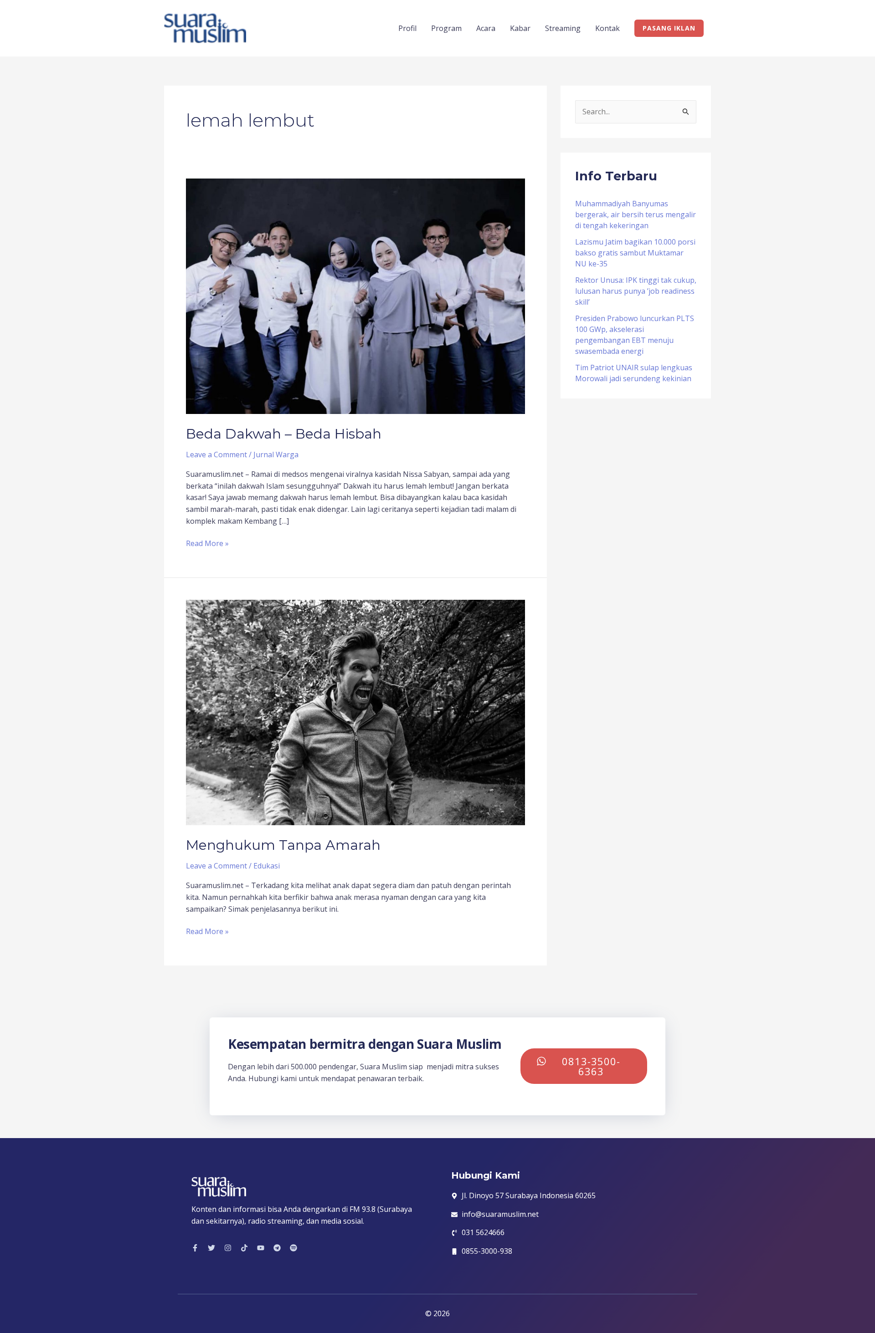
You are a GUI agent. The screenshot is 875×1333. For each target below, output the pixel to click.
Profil (407, 28)
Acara (485, 28)
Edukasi (266, 866)
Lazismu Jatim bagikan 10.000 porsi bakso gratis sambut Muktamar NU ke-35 (635, 253)
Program (446, 28)
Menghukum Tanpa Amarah (283, 845)
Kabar (520, 28)
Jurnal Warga (276, 454)
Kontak (607, 28)
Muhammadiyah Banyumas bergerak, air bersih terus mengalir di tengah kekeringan (635, 214)
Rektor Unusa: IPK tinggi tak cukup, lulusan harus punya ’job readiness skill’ (635, 291)
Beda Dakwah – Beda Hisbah (283, 433)
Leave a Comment (216, 454)
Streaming (563, 28)
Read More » (207, 543)
